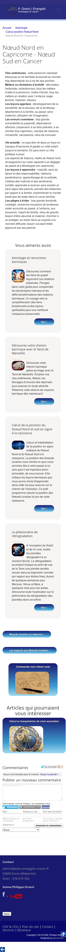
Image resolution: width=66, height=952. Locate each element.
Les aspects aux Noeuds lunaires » (29, 650)
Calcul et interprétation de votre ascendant (34, 721)
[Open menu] (59, 10)
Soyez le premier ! (49, 774)
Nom (5, 811)
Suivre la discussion (60, 766)
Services (8, 930)
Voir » (44, 321)
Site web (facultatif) (52, 811)
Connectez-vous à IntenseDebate (11, 807)
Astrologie (21, 28)
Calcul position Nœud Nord (22, 32)
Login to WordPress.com (30, 807)
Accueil (7, 28)
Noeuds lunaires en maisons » (26, 634)
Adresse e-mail (30, 811)
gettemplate (58, 937)
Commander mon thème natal (33, 666)
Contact (47, 927)
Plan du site (30, 927)
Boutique (24, 930)
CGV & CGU (11, 927)
